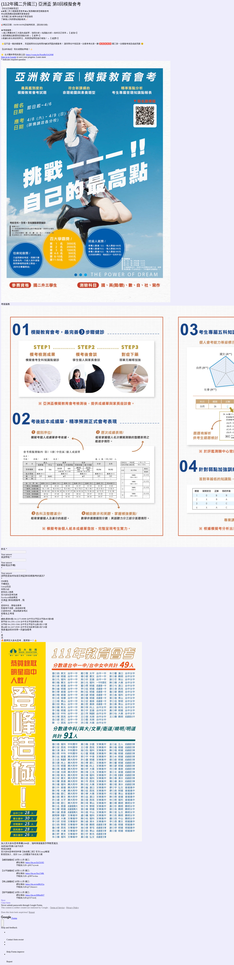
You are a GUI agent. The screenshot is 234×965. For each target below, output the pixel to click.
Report (32, 912)
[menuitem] (119, 936)
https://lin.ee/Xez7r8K (34, 873)
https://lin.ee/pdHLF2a (34, 884)
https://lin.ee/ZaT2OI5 (34, 862)
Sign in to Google (8, 57)
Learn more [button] (41, 57)
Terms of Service (57, 907)
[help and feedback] (2, 923)
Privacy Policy (72, 907)
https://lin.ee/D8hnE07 (34, 895)
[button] (117, 900)
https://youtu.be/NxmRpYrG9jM (39, 54)
